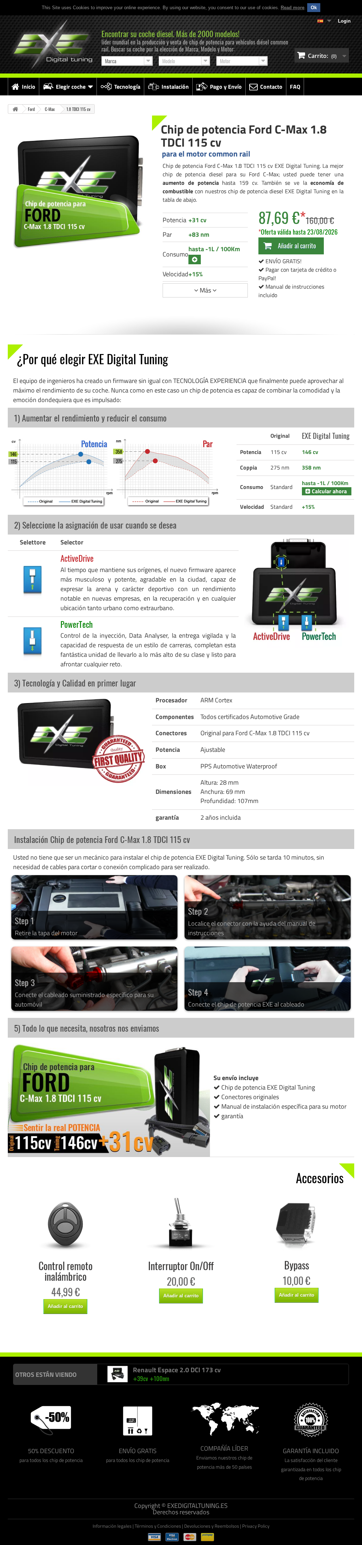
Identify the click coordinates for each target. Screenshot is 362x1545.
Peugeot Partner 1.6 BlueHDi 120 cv (185, 1369)
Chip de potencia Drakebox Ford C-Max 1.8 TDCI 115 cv (278, 1338)
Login (344, 21)
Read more (292, 7)
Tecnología (127, 86)
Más (205, 290)
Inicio (28, 86)
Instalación (175, 86)
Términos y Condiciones (158, 1525)
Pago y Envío (226, 86)
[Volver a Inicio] (15, 109)
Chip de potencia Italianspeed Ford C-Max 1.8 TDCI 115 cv (63, 1338)
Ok (314, 7)
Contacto (271, 86)
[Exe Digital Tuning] (51, 44)
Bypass (296, 1265)
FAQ (295, 86)
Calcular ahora (328, 491)
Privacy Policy (255, 1525)
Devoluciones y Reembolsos (211, 1525)
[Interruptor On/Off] (181, 1224)
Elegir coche (71, 86)
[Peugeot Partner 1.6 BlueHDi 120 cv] (117, 1374)
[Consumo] (194, 259)
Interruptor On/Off (181, 1266)
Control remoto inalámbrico (66, 1271)
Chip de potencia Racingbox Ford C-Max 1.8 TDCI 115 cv (171, 1338)
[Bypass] (296, 1223)
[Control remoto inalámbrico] (65, 1224)
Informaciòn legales (112, 1525)
